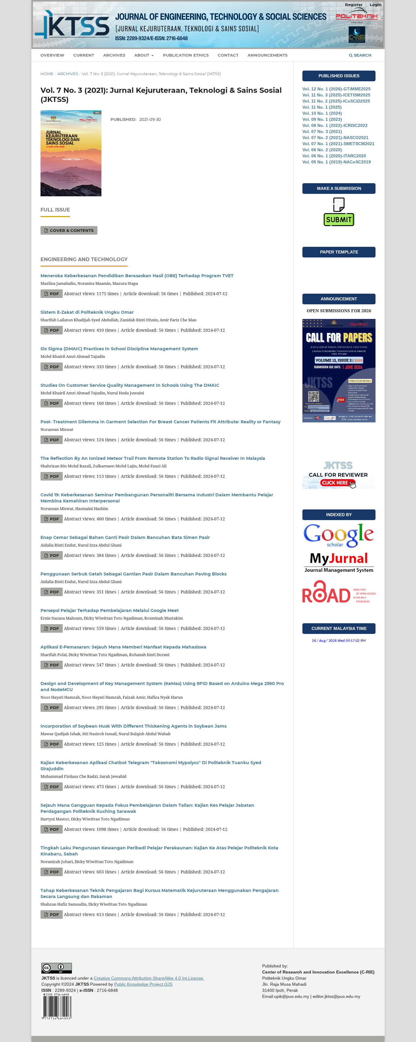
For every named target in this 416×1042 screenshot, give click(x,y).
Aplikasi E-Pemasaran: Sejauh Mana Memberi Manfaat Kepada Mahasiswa (123, 647)
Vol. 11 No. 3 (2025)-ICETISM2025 (336, 95)
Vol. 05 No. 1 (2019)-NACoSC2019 (336, 161)
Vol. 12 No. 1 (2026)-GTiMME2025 (336, 88)
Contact (228, 55)
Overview (52, 55)
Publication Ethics (186, 55)
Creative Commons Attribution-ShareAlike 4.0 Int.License (149, 978)
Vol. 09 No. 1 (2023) (322, 119)
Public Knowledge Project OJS (143, 984)
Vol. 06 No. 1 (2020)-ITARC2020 (334, 155)
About (142, 55)
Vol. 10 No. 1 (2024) (322, 113)
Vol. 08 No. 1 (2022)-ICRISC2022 (335, 125)
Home (47, 73)
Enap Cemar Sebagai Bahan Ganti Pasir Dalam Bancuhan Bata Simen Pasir (125, 537)
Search (362, 55)
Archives (114, 55)
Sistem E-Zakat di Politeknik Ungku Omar (87, 312)
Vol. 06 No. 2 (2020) (322, 149)
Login (376, 4)
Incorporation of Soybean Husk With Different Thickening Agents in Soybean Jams (134, 726)
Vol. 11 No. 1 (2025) (322, 107)
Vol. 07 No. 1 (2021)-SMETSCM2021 (338, 143)
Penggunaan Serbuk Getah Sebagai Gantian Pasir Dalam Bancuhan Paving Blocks (134, 574)
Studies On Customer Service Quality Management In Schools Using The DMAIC (130, 385)
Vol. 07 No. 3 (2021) (322, 131)
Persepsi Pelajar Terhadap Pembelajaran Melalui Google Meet (110, 610)
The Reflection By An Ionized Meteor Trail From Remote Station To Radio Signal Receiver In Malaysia (153, 458)
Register (354, 4)
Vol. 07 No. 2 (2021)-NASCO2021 (335, 137)
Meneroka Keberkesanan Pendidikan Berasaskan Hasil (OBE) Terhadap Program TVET (137, 275)
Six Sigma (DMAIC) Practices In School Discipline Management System (119, 348)
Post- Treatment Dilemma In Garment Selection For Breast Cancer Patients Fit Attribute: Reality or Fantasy (160, 422)
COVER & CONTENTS (71, 230)
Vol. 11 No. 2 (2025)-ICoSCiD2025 (336, 101)
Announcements (267, 55)
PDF (54, 293)
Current (83, 55)
